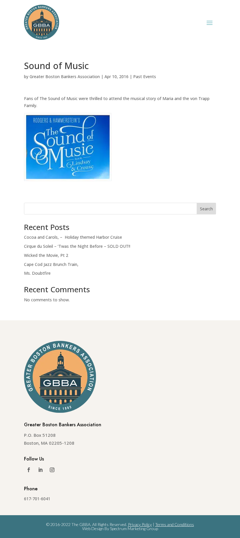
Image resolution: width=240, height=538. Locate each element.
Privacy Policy (140, 524)
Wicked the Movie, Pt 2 (46, 255)
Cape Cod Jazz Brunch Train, (51, 264)
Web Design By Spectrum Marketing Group (120, 528)
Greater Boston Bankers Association (65, 76)
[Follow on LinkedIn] (40, 470)
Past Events (144, 76)
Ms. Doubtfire (37, 273)
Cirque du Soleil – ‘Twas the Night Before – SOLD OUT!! (77, 246)
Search (206, 209)
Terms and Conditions (174, 524)
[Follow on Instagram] (52, 470)
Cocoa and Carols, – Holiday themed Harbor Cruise (73, 237)
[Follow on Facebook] (28, 470)
